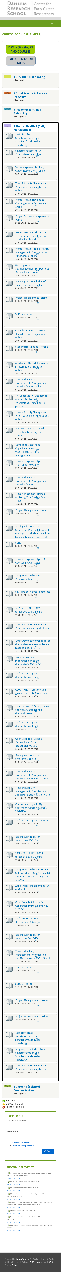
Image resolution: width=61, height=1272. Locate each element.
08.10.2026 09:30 (13, 1199)
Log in (49, 1151)
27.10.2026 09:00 (13, 1231)
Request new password (23, 1145)
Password (12, 1131)
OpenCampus (22, 1259)
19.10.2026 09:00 (13, 1214)
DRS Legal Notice (38, 1262)
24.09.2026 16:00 (13, 1178)
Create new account (21, 1142)
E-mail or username (17, 1120)
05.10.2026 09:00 (13, 1184)
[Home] (30, 8)
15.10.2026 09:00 (13, 1208)
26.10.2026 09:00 (13, 1222)
